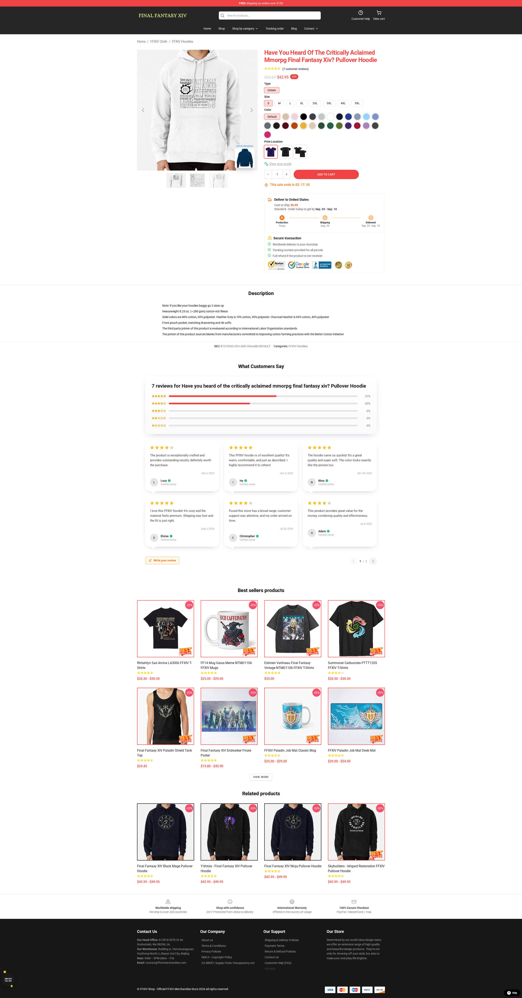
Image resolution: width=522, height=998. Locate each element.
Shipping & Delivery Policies (282, 940)
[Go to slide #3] (218, 180)
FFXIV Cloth (158, 41)
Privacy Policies (211, 951)
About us (207, 940)
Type (267, 83)
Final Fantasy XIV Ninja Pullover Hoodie (292, 866)
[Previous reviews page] (353, 561)
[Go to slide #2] (197, 180)
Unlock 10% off (8, 980)
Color (267, 109)
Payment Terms (274, 945)
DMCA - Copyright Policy (216, 957)
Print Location (273, 141)
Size (267, 96)
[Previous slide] (143, 110)
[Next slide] (251, 110)
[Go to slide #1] (176, 180)
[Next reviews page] (373, 561)
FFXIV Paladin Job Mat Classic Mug (290, 750)
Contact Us (272, 957)
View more (261, 777)
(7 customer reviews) (295, 69)
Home (141, 41)
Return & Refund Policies (280, 951)
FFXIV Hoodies (182, 41)
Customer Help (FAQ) (278, 963)
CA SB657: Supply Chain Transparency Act (228, 963)
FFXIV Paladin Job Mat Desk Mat (352, 750)
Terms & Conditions (213, 945)
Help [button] (514, 992)
